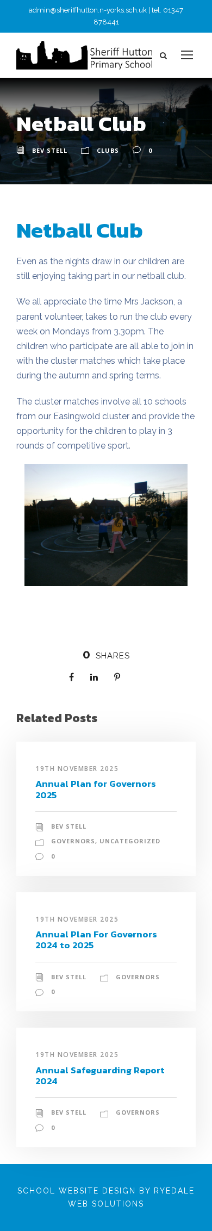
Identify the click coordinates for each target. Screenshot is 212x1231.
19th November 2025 (77, 768)
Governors (73, 841)
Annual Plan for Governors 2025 (95, 788)
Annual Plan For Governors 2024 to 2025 (96, 939)
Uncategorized (129, 841)
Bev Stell (49, 150)
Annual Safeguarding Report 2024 (100, 1075)
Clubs (108, 150)
